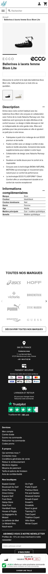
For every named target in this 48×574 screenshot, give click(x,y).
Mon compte (7, 431)
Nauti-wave (7, 526)
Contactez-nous (24, 351)
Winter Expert (31, 523)
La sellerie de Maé (10, 520)
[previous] (2, 301)
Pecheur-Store (31, 489)
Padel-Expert (31, 486)
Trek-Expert (30, 514)
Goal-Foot (6, 505)
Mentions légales (10, 464)
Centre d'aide (8, 434)
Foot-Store (7, 499)
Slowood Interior (32, 496)
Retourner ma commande (13, 440)
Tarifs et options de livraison (14, 471)
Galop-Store (7, 502)
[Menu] (3, 11)
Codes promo (8, 443)
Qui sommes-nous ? (11, 452)
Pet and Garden (32, 492)
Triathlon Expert (32, 517)
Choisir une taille (24, 570)
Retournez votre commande (24, 398)
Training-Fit (30, 511)
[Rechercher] (9, 11)
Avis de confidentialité (12, 474)
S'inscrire (24, 552)
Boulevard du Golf (10, 486)
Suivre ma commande (12, 437)
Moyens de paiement (11, 467)
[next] (46, 301)
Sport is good (31, 508)
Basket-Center (8, 483)
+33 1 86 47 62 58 (24, 359)
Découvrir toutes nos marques (24, 329)
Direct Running (9, 489)
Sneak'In (29, 502)
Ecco (8, 59)
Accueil (5, 17)
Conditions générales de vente (16, 458)
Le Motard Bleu (9, 523)
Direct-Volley (8, 492)
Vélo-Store (30, 520)
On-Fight (29, 483)
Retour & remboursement (13, 461)
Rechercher (16, 10)
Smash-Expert (31, 499)
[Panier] (45, 4)
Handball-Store (9, 508)
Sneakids (29, 505)
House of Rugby (9, 511)
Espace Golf (7, 496)
